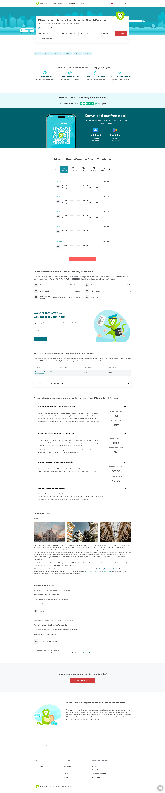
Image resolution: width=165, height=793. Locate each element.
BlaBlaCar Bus (94, 571)
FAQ (67, 54)
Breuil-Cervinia (53, 745)
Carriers (57, 54)
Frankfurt (107, 569)
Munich (115, 569)
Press (66, 774)
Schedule (38, 54)
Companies (95, 770)
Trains (60, 3)
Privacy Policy (96, 777)
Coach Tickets (38, 745)
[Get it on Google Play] (115, 130)
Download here (88, 653)
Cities (77, 54)
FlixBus (86, 571)
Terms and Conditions (99, 774)
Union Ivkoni (106, 571)
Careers (67, 777)
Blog (82, 3)
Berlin (101, 569)
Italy (45, 745)
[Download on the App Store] (95, 130)
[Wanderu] (42, 3)
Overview (48, 54)
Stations (87, 54)
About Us (67, 766)
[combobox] (46, 33)
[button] (113, 4)
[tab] (43, 29)
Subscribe (40, 339)
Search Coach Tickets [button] (83, 680)
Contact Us (95, 766)
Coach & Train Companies (71, 3)
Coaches (53, 3)
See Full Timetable (82, 259)
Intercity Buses (38, 766)
